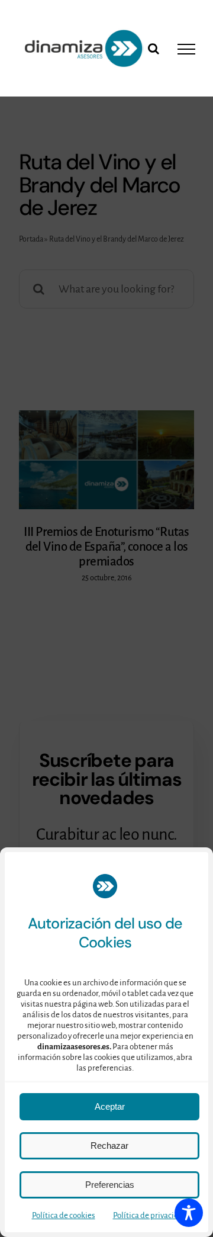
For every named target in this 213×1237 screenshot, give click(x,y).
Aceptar (110, 1106)
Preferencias (109, 1185)
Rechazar (109, 1145)
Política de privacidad (150, 1215)
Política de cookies (63, 1215)
